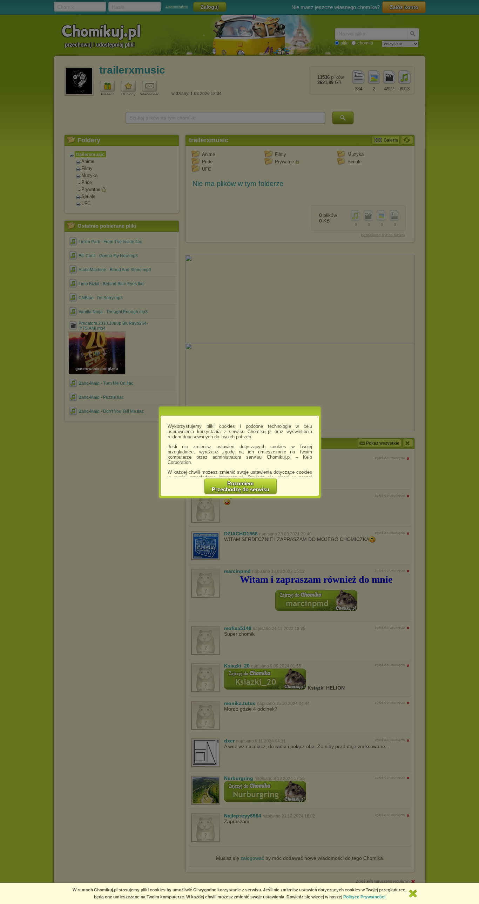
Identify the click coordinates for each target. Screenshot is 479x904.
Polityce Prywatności (364, 897)
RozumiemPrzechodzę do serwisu (240, 486)
